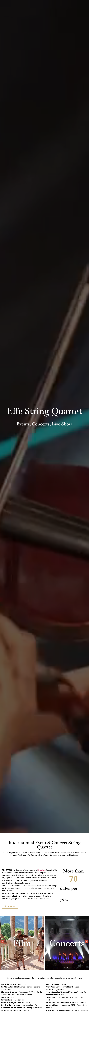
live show (42, 870)
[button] (2, 941)
